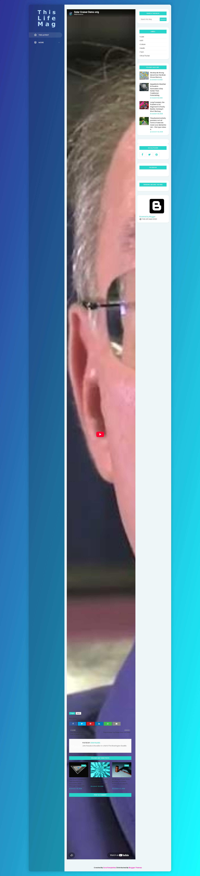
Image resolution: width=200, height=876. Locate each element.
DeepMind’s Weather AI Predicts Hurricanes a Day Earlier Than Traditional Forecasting (158, 90)
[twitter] (149, 154)
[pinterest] (156, 154)
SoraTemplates (109, 868)
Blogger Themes (135, 868)
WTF (141, 41)
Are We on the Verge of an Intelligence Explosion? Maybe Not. (99, 781)
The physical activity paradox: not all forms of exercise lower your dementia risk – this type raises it (158, 124)
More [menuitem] (41, 42)
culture (142, 44)
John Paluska (95, 743)
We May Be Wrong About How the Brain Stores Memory (158, 75)
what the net (145, 56)
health (142, 48)
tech (78, 713)
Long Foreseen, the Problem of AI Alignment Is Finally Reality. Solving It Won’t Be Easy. (157, 106)
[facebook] (142, 154)
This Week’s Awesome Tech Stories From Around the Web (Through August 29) (77, 782)
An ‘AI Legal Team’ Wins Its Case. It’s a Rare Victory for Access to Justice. (121, 782)
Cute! (142, 37)
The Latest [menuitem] (44, 35)
